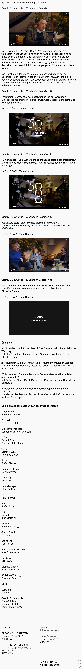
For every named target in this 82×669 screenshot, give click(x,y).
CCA (10, 650)
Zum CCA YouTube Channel (19, 108)
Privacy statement (49, 630)
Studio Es (53, 638)
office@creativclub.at (19, 647)
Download (51, 636)
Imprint (44, 627)
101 (48, 641)
